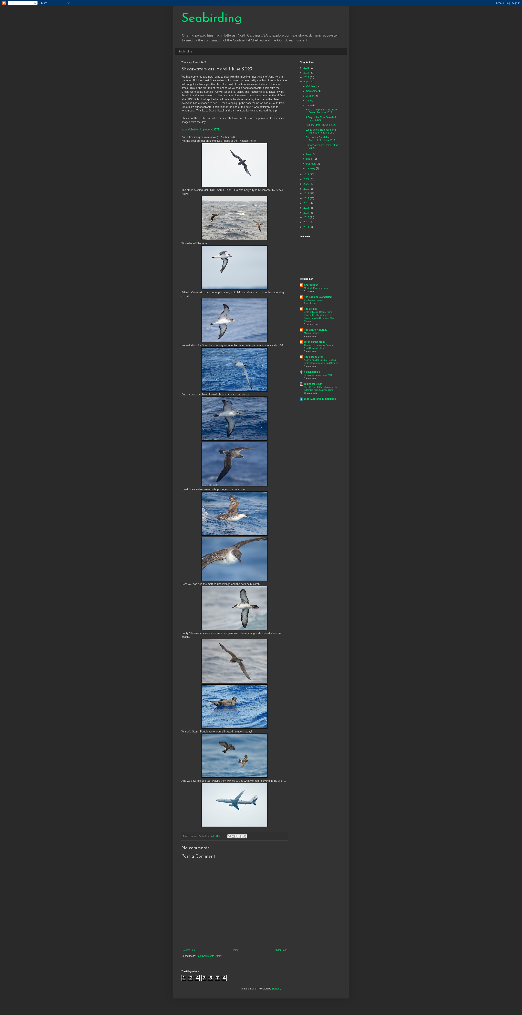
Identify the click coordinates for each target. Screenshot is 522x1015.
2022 (306, 174)
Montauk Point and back (316, 288)
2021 (306, 179)
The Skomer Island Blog (318, 297)
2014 (306, 212)
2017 (306, 198)
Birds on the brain (314, 342)
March (310, 158)
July (308, 100)
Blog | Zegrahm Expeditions (320, 398)
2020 (306, 184)
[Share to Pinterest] (245, 836)
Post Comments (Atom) (209, 956)
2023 (306, 82)
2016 (306, 203)
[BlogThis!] (233, 836)
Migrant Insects (311, 333)
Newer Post (188, 950)
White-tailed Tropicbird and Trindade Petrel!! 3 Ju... (321, 131)
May (309, 154)
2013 (306, 217)
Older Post (280, 950)
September (312, 91)
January (311, 168)
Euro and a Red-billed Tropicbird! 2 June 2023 (320, 139)
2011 (306, 227)
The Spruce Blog (313, 356)
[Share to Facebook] (241, 836)
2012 (306, 222)
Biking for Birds (313, 384)
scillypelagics (312, 372)
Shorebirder (311, 285)
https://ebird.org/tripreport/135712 (201, 129)
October (311, 86)
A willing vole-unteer (313, 300)
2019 (306, 188)
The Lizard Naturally (315, 329)
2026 (306, 67)
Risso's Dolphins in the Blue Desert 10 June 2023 (321, 111)
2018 (306, 193)
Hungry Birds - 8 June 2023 (321, 125)
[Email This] (229, 836)
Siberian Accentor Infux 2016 (318, 375)
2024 (306, 77)
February (311, 163)
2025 (306, 72)
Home (235, 950)
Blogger (276, 988)
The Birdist (310, 308)
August (310, 96)
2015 (306, 207)
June (309, 105)
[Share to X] (237, 836)
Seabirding (211, 19)
